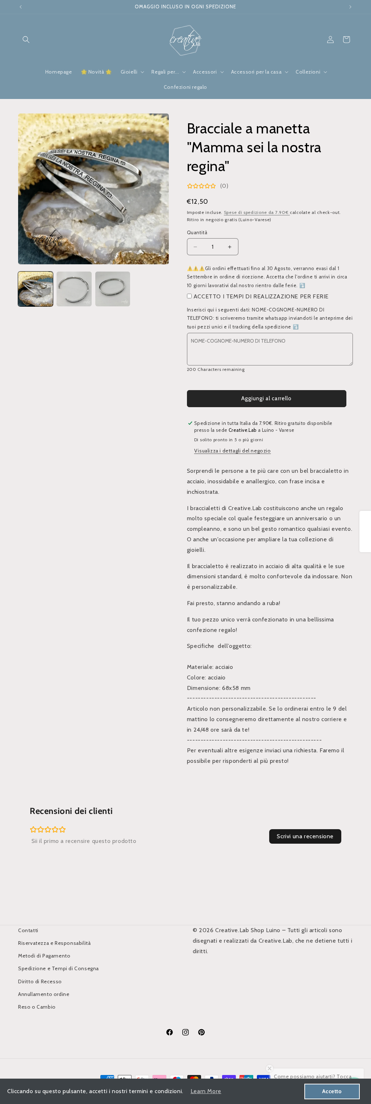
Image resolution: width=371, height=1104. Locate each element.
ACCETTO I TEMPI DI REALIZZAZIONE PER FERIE (261, 296)
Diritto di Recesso (40, 981)
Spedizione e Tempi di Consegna (58, 968)
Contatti (28, 930)
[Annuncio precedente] (21, 7)
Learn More (206, 1091)
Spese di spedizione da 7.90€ (257, 212)
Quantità (197, 232)
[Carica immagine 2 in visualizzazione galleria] (74, 289)
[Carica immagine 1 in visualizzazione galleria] (35, 289)
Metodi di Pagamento (44, 955)
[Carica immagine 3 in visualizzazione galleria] (112, 289)
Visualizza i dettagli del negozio (232, 450)
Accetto (332, 1091)
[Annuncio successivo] (350, 7)
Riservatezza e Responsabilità (54, 943)
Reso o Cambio (37, 1007)
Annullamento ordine (43, 994)
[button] (26, 39)
